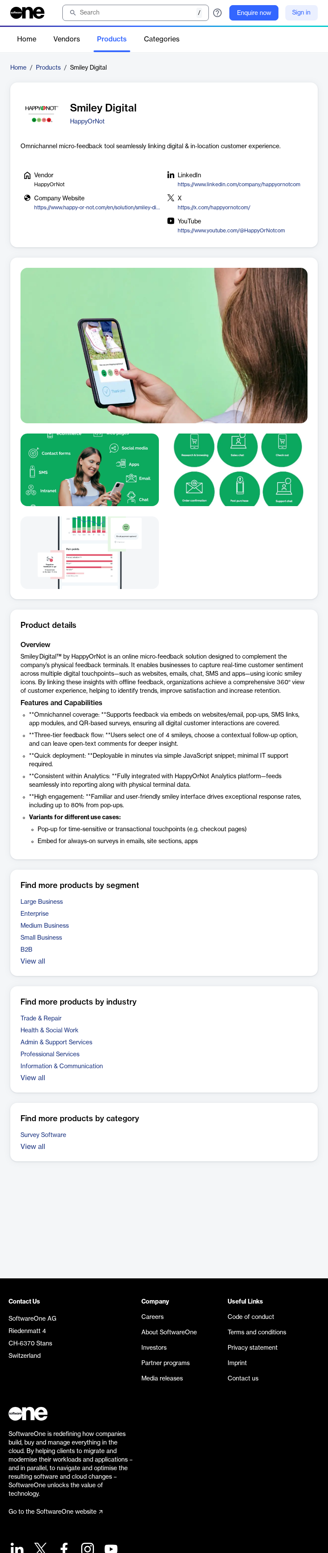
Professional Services (49, 1055)
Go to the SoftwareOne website (53, 1512)
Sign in (301, 13)
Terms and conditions (257, 1333)
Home (26, 39)
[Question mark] (217, 12)
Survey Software (43, 1135)
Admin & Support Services (56, 1043)
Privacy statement (253, 1348)
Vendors (66, 39)
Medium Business (44, 926)
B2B (26, 950)
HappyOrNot (87, 122)
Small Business (41, 938)
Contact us (243, 1379)
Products (112, 39)
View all (32, 961)
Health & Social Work (49, 1031)
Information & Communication (61, 1067)
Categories (161, 39)
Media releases (162, 1379)
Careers (152, 1317)
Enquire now (254, 13)
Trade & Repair (41, 1019)
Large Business (41, 902)
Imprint (237, 1363)
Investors (154, 1348)
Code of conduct (251, 1317)
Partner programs (165, 1363)
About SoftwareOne (169, 1333)
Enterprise (34, 914)
